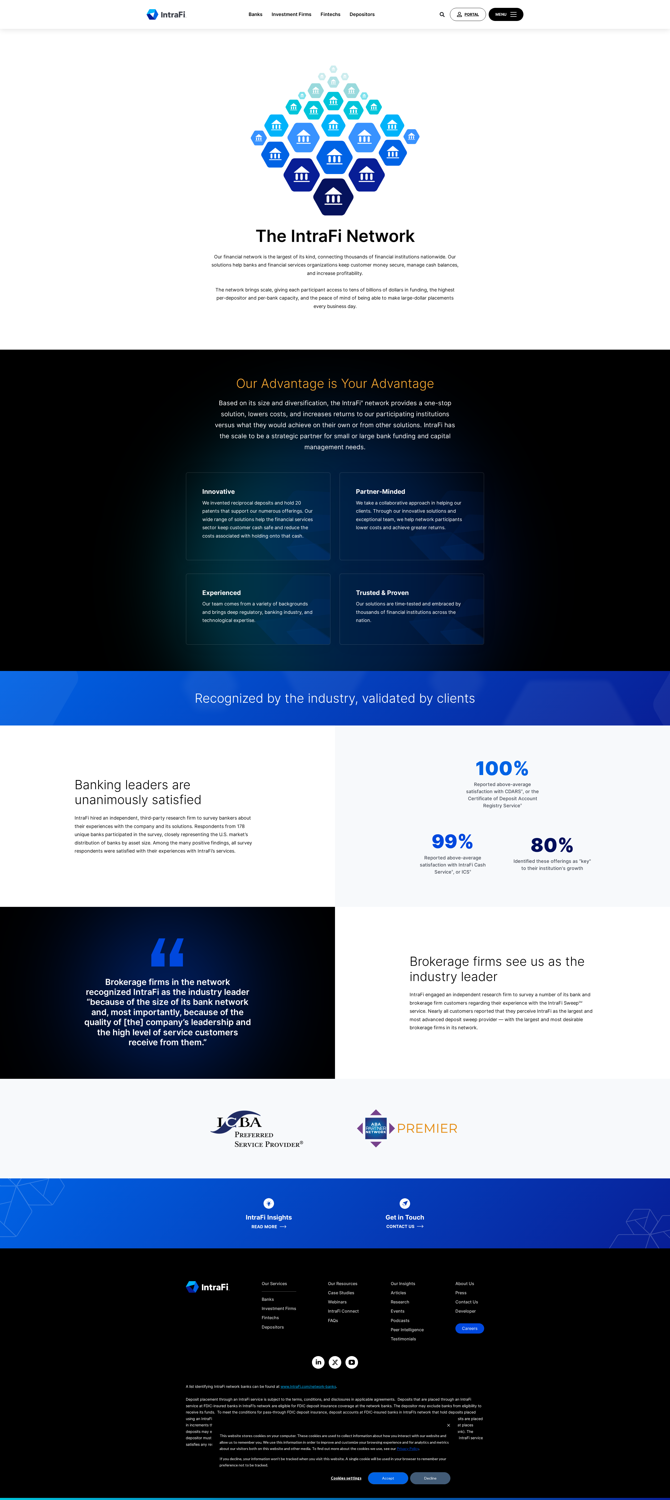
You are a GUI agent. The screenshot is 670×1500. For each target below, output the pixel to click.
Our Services (274, 1283)
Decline (430, 1478)
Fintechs (330, 14)
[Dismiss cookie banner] (448, 1426)
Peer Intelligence (407, 1329)
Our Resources (343, 1283)
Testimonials (403, 1338)
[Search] (442, 14)
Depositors (362, 14)
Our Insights (403, 1283)
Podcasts (400, 1320)
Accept (388, 1478)
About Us (464, 1283)
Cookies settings (346, 1478)
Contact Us (466, 1301)
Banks (256, 14)
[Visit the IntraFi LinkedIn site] (318, 1362)
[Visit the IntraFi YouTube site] (351, 1362)
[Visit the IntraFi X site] (335, 1362)
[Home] (166, 14)
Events (398, 1311)
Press (461, 1292)
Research (400, 1301)
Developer (465, 1311)
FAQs (333, 1320)
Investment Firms (291, 14)
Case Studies (341, 1292)
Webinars (337, 1301)
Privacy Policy (408, 1448)
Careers (470, 1328)
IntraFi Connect (343, 1311)
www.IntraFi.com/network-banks (308, 1386)
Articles (398, 1292)
